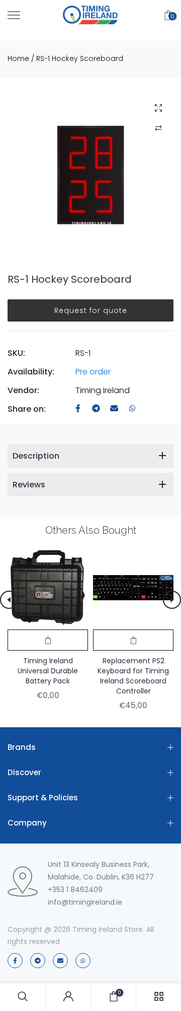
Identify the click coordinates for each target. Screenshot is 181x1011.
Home (18, 58)
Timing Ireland (102, 390)
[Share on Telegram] (96, 409)
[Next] (172, 600)
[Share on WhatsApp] (132, 409)
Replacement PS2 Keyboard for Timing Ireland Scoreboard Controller (133, 676)
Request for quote (90, 310)
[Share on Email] (114, 409)
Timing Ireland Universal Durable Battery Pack (48, 671)
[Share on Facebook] (78, 409)
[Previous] (9, 600)
